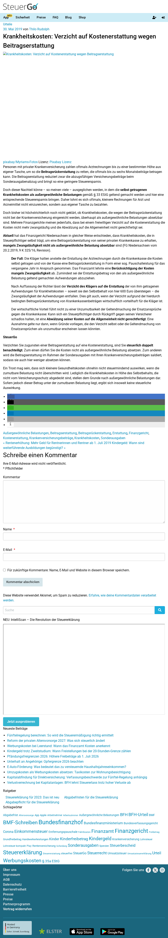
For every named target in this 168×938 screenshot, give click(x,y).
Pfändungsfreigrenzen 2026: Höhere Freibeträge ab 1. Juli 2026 (53, 756)
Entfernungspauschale (63, 831)
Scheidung (61, 846)
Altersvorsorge (26, 815)
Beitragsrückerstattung (94, 433)
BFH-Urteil (138, 814)
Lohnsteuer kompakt (14, 845)
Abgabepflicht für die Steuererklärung (32, 802)
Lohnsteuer (146, 839)
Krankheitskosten (86, 438)
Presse (8, 894)
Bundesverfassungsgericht (141, 823)
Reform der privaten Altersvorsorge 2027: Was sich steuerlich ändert (56, 741)
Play (29, 845)
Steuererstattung (51, 853)
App (6, 17)
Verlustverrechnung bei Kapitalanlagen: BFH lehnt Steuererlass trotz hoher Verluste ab (69, 783)
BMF (152, 815)
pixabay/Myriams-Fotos (20, 162)
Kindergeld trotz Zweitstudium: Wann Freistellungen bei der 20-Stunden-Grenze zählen (69, 751)
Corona (8, 832)
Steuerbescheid (122, 845)
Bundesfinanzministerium (103, 823)
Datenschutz (12, 884)
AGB (6, 880)
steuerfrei (66, 853)
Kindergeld (100, 838)
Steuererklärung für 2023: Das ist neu (32, 797)
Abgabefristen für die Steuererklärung (91, 797)
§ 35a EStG (51, 861)
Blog (68, 17)
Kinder (54, 839)
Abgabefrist (10, 815)
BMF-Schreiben (20, 822)
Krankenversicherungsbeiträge (51, 438)
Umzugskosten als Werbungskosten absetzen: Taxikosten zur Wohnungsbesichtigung (69, 772)
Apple (43, 815)
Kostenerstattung (15, 438)
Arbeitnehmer (54, 815)
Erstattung (119, 433)
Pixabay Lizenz (61, 162)
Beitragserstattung (63, 433)
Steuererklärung (22, 852)
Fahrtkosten (84, 832)
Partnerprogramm (16, 904)
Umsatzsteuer (117, 853)
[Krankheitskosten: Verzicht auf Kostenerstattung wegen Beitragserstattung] (84, 105)
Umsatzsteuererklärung (139, 853)
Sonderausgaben (113, 438)
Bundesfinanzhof (61, 822)
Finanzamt (102, 831)
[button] (11, 397)
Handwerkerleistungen (35, 839)
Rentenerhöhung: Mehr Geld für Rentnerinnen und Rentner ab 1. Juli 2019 (57, 443)
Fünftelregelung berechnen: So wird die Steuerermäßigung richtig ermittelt (60, 735)
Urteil (156, 853)
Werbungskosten (22, 861)
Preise (41, 17)
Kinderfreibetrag (74, 839)
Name (9, 529)
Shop (82, 17)
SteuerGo (79, 853)
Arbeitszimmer (70, 815)
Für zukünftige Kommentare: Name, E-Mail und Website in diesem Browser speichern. (68, 570)
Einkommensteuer (31, 831)
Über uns (9, 870)
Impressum (11, 875)
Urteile (7, 24)
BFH (124, 814)
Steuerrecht (97, 853)
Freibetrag (154, 832)
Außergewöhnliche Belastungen (26, 433)
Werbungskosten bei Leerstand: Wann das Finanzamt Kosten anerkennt (58, 746)
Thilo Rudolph (39, 29)
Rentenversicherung (44, 845)
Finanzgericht (139, 433)
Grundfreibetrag (12, 839)
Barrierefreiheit (14, 889)
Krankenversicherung (125, 839)
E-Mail (9, 550)
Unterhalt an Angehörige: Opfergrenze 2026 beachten (45, 761)
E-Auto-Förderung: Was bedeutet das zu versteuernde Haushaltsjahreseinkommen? (66, 767)
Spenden (104, 845)
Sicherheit (23, 17)
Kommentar (11, 477)
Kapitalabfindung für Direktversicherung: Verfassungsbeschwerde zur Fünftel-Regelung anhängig (77, 777)
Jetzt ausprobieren (21, 722)
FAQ (55, 17)
